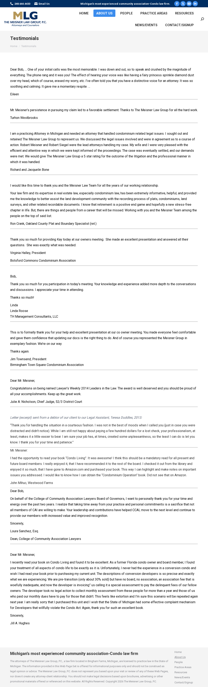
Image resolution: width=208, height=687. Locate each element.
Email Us (44, 3)
